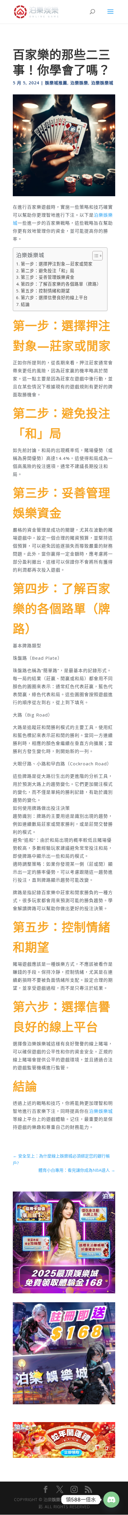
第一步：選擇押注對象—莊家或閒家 (57, 264)
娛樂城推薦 (56, 83)
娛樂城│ (59, 1499)
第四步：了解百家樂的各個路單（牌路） (61, 284)
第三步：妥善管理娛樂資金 (47, 277)
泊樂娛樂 (79, 83)
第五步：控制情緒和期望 (45, 291)
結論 (25, 304)
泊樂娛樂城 (102, 83)
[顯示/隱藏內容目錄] (94, 256)
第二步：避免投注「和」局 (47, 270)
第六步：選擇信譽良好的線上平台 (54, 297)
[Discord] (111, 1500)
